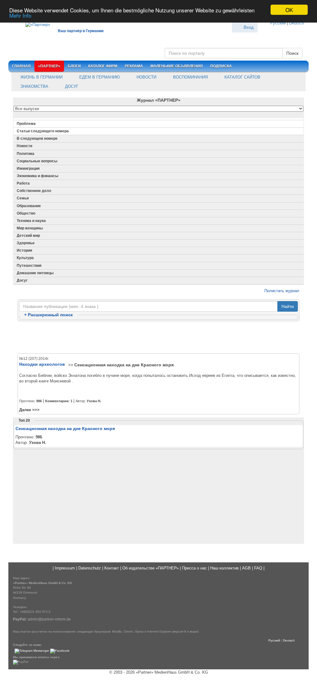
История (24, 250)
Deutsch (296, 23)
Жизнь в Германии (41, 77)
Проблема (26, 123)
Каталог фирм (102, 66)
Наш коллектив (224, 568)
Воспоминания (190, 77)
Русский (278, 23)
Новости (145, 77)
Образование (29, 206)
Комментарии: (58, 401)
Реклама (134, 66)
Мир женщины (30, 228)
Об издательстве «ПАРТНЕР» (150, 568)
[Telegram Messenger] (32, 651)
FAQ (258, 568)
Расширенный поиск (48, 314)
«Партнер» (49, 66)
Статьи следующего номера (43, 131)
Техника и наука (31, 221)
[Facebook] (59, 651)
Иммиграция (28, 168)
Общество (26, 213)
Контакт (111, 568)
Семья (23, 198)
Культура (25, 258)
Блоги (74, 66)
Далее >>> (29, 409)
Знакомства (33, 86)
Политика (25, 153)
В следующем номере (37, 138)
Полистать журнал (281, 290)
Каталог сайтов (241, 77)
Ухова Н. (94, 401)
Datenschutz (89, 568)
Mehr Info (20, 15)
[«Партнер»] (34, 23)
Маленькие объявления (176, 66)
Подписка (221, 66)
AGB (246, 568)
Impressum (65, 568)
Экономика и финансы (37, 176)
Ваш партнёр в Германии (80, 31)
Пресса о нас (194, 568)
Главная (21, 66)
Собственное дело (34, 191)
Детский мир (28, 235)
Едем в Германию (99, 77)
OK (289, 10)
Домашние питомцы (35, 273)
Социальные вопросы (37, 161)
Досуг (71, 86)
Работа (23, 183)
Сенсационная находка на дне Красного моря (124, 364)
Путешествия (29, 265)
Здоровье (26, 243)
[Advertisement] (158, 338)
